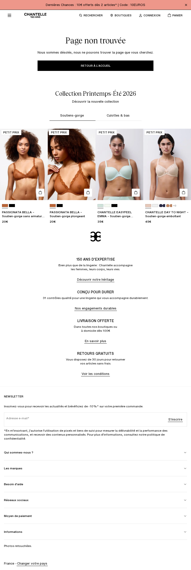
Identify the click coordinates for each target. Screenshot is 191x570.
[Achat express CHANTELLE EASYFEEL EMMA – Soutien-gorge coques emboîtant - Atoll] (136, 193)
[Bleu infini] (162, 205)
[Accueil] (35, 15)
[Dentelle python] (169, 205)
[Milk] (107, 205)
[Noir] (12, 205)
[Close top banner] (186, 5)
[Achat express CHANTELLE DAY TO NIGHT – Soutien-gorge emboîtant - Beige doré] (184, 193)
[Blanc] (155, 205)
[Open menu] (9, 15)
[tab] (72, 116)
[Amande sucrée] (5, 205)
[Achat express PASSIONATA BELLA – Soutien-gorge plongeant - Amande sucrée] (88, 193)
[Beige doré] (148, 205)
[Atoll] (100, 205)
